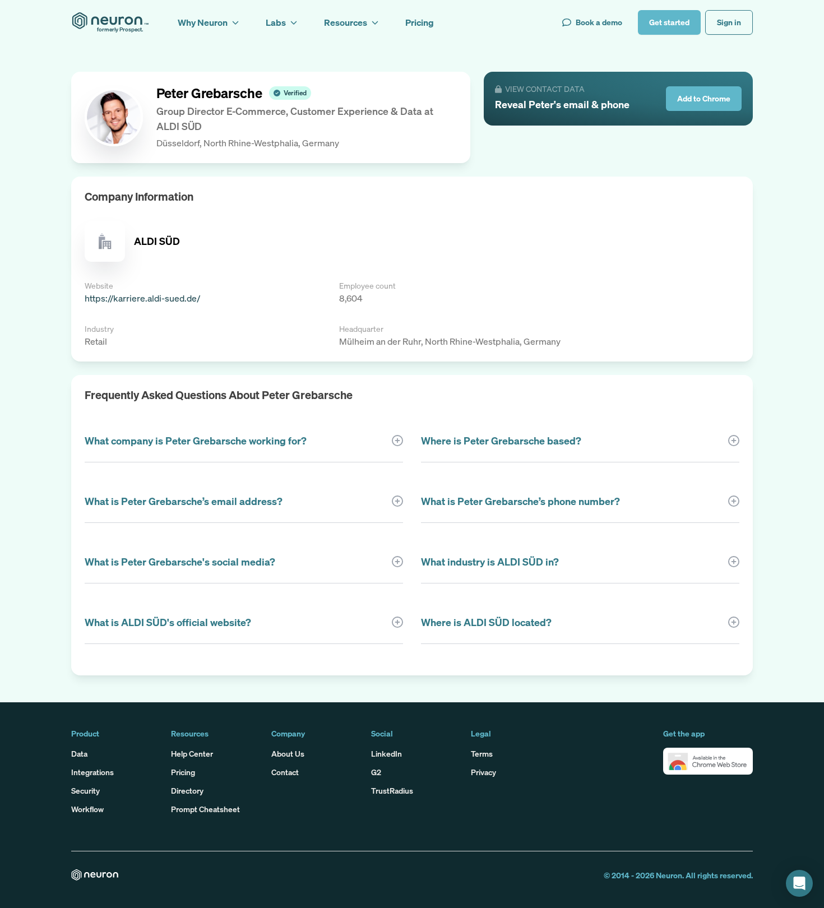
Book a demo (599, 22)
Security (85, 790)
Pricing (183, 772)
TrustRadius (392, 790)
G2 (376, 772)
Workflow (87, 809)
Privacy (483, 772)
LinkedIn (386, 753)
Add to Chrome (703, 98)
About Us (287, 753)
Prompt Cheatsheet (205, 809)
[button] (708, 761)
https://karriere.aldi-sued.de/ (142, 298)
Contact (285, 772)
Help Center (192, 753)
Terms (482, 753)
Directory (187, 790)
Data (79, 753)
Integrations (92, 772)
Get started (669, 22)
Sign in (729, 22)
